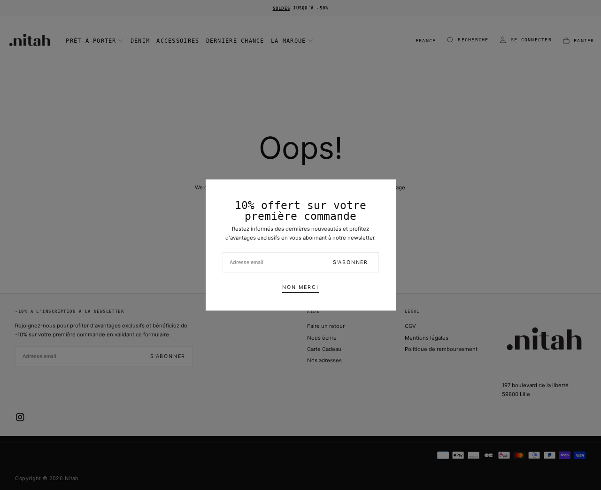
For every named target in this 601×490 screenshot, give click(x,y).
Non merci (300, 287)
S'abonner (350, 262)
